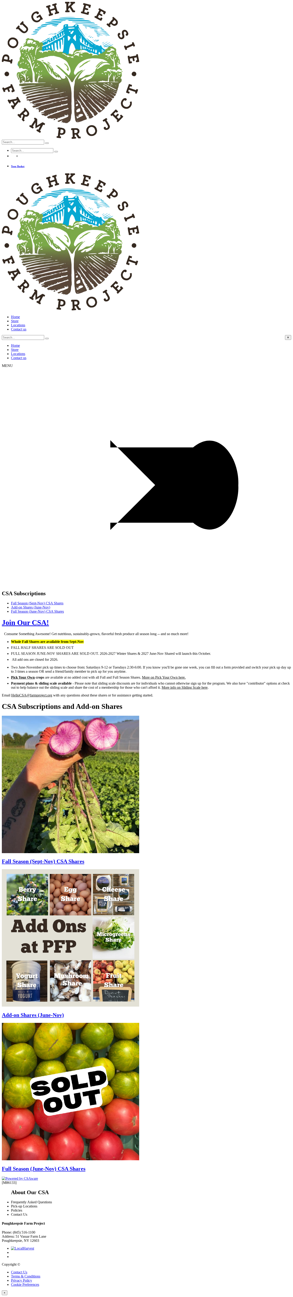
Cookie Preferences (25, 1284)
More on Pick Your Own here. (164, 677)
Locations (18, 325)
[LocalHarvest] (22, 1248)
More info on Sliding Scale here (185, 687)
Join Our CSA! (25, 622)
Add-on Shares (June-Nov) (30, 607)
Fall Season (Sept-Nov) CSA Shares (37, 603)
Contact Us (19, 1272)
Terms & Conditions (25, 1276)
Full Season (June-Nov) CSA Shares (37, 611)
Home (15, 317)
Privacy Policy (21, 1280)
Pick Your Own (23, 677)
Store (15, 321)
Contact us (18, 329)
